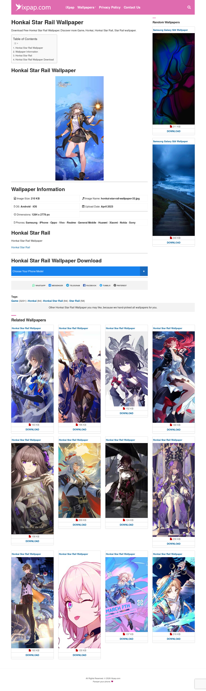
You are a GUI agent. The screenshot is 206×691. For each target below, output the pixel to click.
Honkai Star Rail (23, 55)
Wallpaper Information (26, 51)
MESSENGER (57, 285)
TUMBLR (106, 285)
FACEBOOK (91, 285)
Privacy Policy (109, 7)
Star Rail (74, 301)
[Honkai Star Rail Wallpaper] (79, 128)
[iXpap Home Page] (33, 7)
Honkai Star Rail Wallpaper (29, 47)
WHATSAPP (40, 285)
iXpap (70, 7)
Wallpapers (85, 7)
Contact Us (132, 7)
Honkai (32, 301)
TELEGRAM (74, 285)
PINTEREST (121, 285)
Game (15, 301)
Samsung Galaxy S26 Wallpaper (170, 29)
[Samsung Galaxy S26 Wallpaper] (174, 79)
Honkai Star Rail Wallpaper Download (34, 59)
